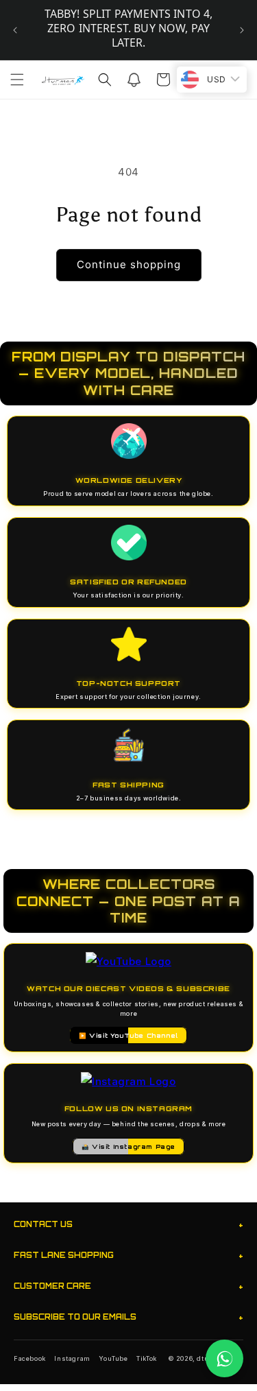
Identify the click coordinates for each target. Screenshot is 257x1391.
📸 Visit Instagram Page (128, 1146)
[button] (17, 79)
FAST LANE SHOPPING (128, 1255)
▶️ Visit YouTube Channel (128, 1035)
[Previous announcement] (15, 30)
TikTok (146, 1358)
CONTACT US (128, 1225)
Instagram (72, 1358)
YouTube (113, 1358)
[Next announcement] (242, 30)
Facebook (30, 1358)
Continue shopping (129, 264)
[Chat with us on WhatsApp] (224, 1358)
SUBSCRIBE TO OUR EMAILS (128, 1317)
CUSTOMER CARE (128, 1286)
